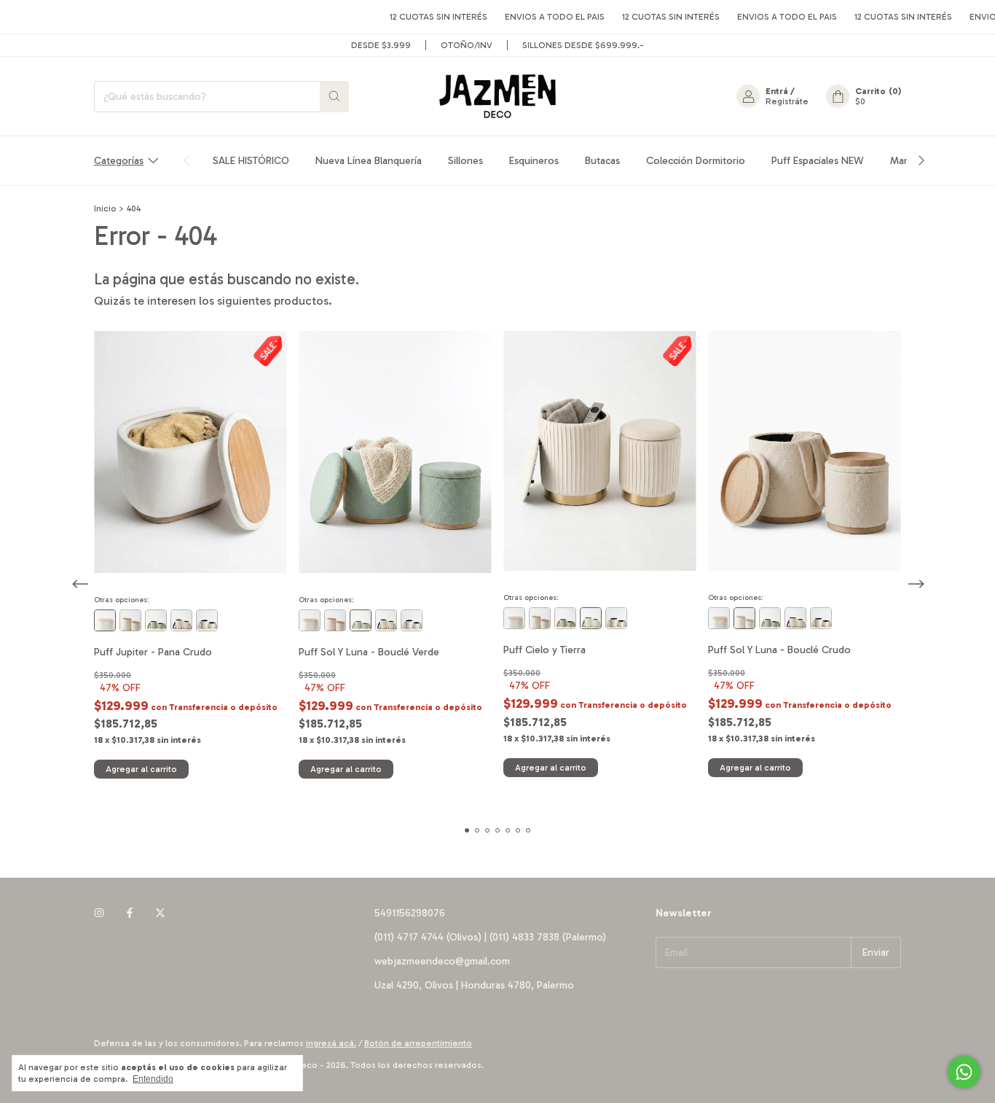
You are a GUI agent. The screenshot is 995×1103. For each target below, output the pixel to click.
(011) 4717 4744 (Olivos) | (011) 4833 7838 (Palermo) (490, 937)
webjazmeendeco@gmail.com (442, 961)
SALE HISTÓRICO (251, 161)
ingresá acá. (331, 1043)
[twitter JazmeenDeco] (160, 913)
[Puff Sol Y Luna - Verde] (156, 620)
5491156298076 (409, 913)
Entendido (153, 1079)
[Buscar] (334, 96)
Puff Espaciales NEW (817, 161)
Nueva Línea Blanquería (368, 161)
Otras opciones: (121, 600)
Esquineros (534, 161)
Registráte (787, 101)
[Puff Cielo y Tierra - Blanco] (181, 620)
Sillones (465, 161)
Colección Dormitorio (695, 161)
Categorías (118, 161)
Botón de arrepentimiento (418, 1043)
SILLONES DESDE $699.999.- (583, 45)
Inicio (105, 208)
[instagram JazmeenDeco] (99, 913)
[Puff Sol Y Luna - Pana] (207, 620)
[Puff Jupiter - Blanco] (105, 620)
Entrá (777, 91)
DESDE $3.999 (381, 45)
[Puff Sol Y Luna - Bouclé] (130, 620)
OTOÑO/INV (466, 45)
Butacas (602, 161)
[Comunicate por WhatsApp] (964, 1072)
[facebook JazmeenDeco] (130, 913)
